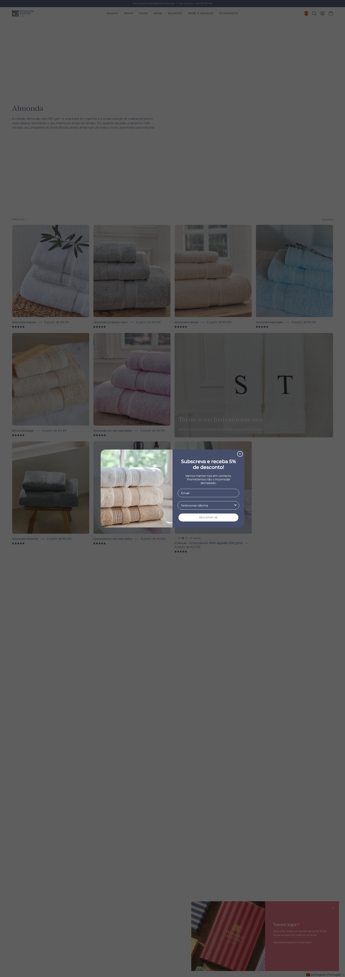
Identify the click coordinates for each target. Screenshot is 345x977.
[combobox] (207, 505)
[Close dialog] (240, 454)
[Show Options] (235, 505)
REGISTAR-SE (208, 517)
